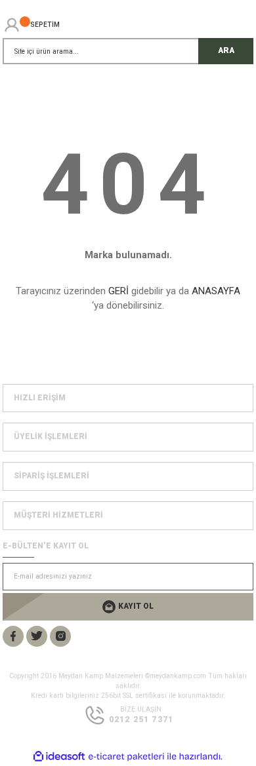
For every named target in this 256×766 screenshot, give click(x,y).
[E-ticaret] (126, 756)
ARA (226, 50)
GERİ (118, 291)
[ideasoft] (59, 757)
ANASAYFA (216, 291)
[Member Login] (12, 25)
